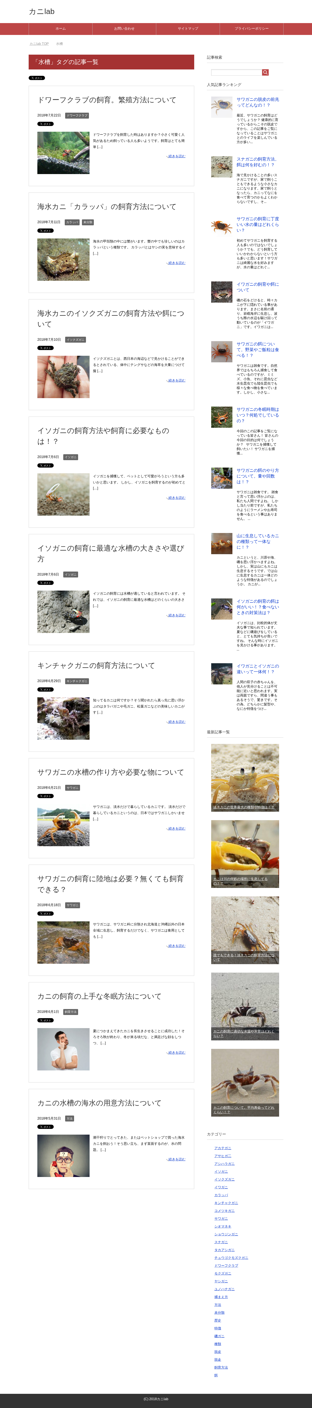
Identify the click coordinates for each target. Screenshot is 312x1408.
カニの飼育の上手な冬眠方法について (99, 996)
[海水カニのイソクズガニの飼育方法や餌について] (63, 395)
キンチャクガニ (77, 681)
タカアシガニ (224, 1250)
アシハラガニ (224, 1164)
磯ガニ (219, 1336)
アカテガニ (222, 1148)
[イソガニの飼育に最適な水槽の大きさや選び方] (63, 629)
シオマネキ (222, 1226)
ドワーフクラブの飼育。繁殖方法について (107, 100)
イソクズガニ (75, 339)
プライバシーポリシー (252, 28)
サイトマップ (188, 28)
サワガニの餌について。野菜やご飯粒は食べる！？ (258, 350)
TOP (41, 44)
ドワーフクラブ (77, 115)
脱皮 (217, 1352)
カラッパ (72, 222)
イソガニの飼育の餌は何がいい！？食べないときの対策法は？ (258, 607)
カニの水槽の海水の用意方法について (99, 1103)
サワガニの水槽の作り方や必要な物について (110, 772)
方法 (70, 1118)
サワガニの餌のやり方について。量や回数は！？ (258, 476)
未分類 (87, 222)
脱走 (217, 1359)
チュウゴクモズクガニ (231, 1258)
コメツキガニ (224, 1211)
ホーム (61, 28)
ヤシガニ (221, 1281)
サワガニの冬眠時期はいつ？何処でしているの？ (258, 415)
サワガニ (73, 787)
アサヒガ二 (222, 1156)
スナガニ (221, 1242)
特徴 (217, 1328)
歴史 (217, 1320)
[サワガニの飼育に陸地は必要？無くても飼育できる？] (63, 960)
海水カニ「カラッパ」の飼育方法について (107, 206)
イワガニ (221, 1187)
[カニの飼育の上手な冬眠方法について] (63, 1067)
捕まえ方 (221, 1297)
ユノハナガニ (224, 1289)
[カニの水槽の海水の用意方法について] (63, 1173)
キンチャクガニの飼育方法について (96, 665)
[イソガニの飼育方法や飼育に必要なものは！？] (63, 512)
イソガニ (71, 457)
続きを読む (177, 156)
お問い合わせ (124, 28)
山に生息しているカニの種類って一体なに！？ (258, 541)
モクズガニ (222, 1273)
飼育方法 (71, 1011)
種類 (217, 1344)
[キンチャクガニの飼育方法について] (63, 736)
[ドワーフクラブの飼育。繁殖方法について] (63, 171)
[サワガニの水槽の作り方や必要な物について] (63, 843)
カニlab (42, 11)
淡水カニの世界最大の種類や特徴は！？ (243, 807)
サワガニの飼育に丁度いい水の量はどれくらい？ (258, 224)
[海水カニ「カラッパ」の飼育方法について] (63, 277)
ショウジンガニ (226, 1234)
